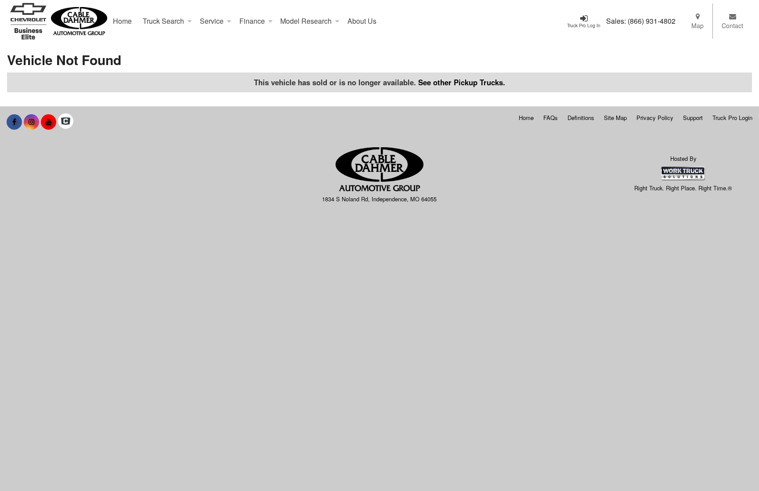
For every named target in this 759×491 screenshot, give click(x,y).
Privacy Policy (654, 117)
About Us (361, 21)
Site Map (615, 117)
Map (697, 25)
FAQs (550, 117)
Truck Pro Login (732, 117)
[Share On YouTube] (48, 121)
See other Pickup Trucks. (461, 82)
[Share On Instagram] (31, 121)
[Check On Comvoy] (65, 121)
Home (122, 21)
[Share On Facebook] (14, 121)
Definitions (580, 117)
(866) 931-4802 (652, 21)
